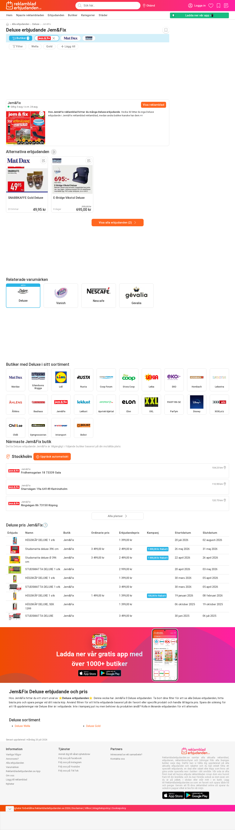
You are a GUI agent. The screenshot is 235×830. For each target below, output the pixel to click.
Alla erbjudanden (20, 24)
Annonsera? (12, 758)
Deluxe (35, 24)
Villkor (88, 808)
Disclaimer (77, 808)
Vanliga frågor (13, 754)
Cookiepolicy (119, 808)
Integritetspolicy (101, 808)
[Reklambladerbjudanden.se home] (23, 5)
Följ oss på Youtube (69, 766)
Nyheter (10, 783)
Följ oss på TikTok (68, 770)
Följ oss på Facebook (70, 758)
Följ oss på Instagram (70, 762)
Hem (9, 15)
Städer (103, 15)
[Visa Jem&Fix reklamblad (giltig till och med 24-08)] (25, 128)
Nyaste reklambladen (30, 15)
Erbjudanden (56, 15)
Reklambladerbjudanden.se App (23, 771)
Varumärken (12, 767)
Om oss (10, 775)
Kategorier (88, 15)
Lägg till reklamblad (16, 779)
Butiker (72, 15)
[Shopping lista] (226, 6)
